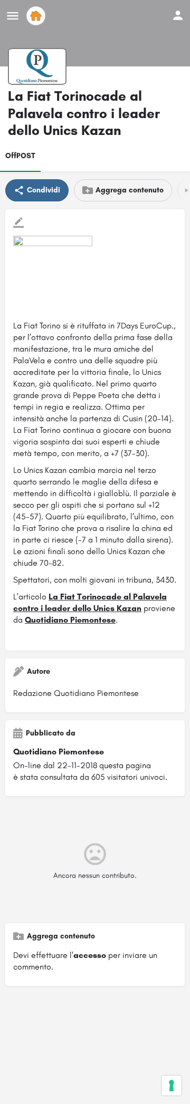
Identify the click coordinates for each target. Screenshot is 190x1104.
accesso (89, 955)
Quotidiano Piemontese (70, 620)
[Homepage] (37, 15)
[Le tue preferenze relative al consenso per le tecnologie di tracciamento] (172, 1086)
